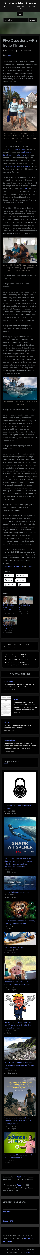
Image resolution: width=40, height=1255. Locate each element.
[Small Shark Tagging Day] (10, 621)
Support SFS (8, 1221)
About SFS (7, 1212)
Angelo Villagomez (24, 51)
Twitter (24, 189)
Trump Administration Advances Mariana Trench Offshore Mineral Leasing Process (18, 1121)
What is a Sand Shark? (13, 947)
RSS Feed (21, 1177)
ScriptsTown (30, 1252)
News (16, 699)
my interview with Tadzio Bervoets (17, 166)
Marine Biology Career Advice (16, 892)
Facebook (9, 566)
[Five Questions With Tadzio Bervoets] (26, 600)
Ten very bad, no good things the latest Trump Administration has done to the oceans (17, 1025)
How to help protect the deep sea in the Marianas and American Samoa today (19, 1065)
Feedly (19, 1185)
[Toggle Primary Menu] (20, 14)
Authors (6, 1216)
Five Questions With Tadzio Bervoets (24, 607)
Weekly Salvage (9, 740)
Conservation (8, 681)
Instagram (18, 566)
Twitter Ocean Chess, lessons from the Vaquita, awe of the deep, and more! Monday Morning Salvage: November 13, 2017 (20, 746)
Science (8, 55)
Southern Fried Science (20, 3)
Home (5, 1207)
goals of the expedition (15, 149)
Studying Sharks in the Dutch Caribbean (9, 607)
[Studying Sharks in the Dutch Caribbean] (10, 600)
